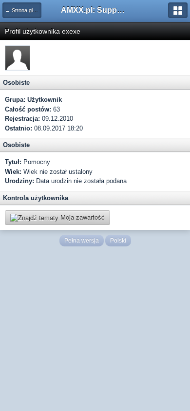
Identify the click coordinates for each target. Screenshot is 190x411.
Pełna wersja (81, 240)
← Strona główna (23, 10)
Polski (118, 240)
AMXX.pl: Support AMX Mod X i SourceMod (95, 10)
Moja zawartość (81, 217)
